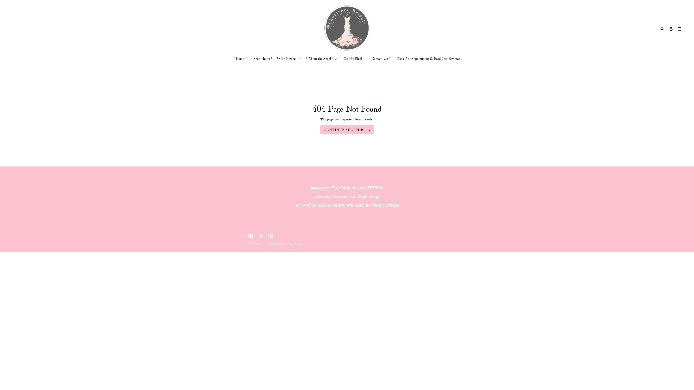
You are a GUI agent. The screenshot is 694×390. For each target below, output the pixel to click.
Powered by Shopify (291, 243)
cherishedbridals (269, 243)
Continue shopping (344, 129)
